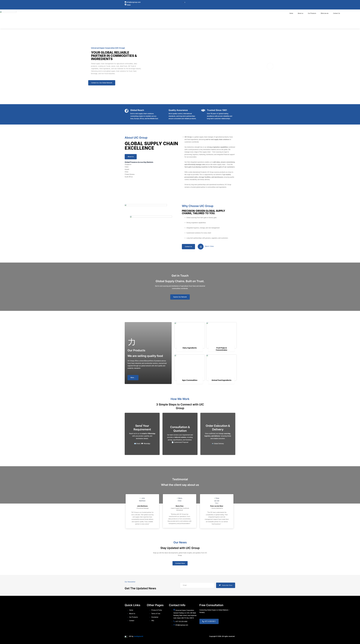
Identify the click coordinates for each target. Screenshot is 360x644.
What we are (324, 13)
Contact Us (336, 13)
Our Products (312, 13)
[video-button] (270, 66)
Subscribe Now (227, 585)
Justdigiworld (138, 636)
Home (291, 13)
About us (300, 13)
